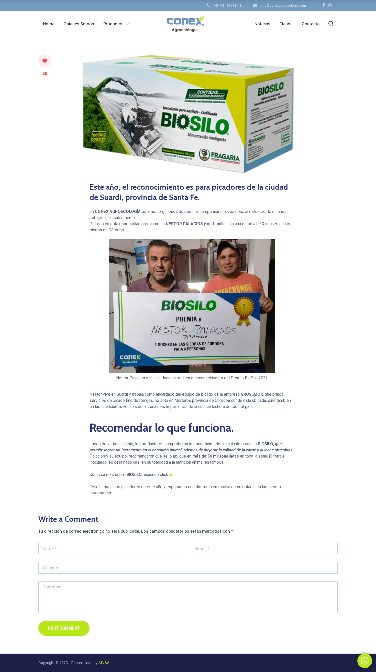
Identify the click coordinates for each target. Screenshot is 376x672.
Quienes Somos (79, 23)
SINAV (103, 662)
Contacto (311, 23)
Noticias (262, 23)
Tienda (286, 23)
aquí (172, 474)
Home (48, 23)
